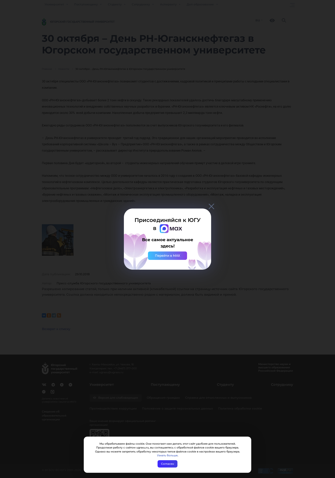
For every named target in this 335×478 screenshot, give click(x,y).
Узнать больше (167, 455)
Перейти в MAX (167, 256)
